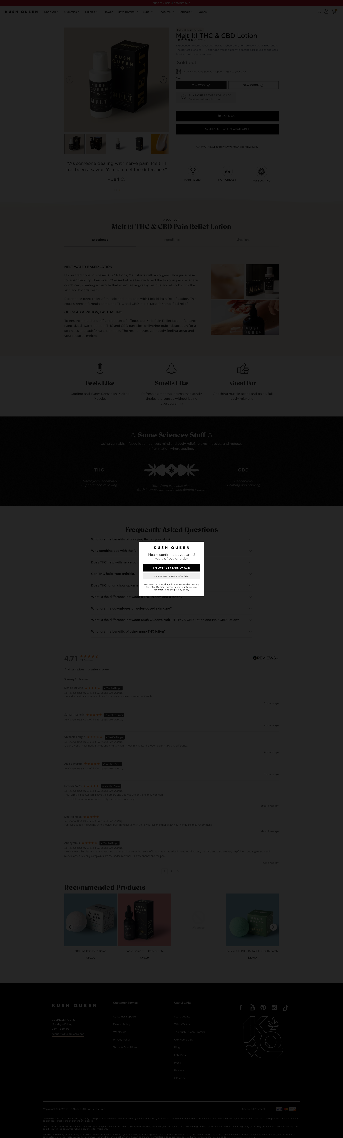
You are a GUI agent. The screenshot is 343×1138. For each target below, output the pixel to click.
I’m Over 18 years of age (171, 567)
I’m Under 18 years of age (171, 576)
